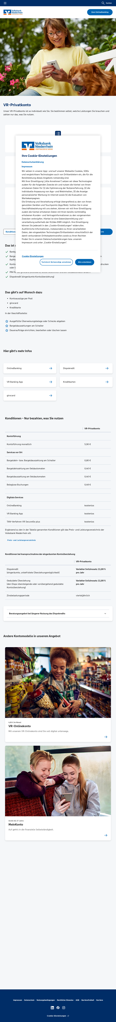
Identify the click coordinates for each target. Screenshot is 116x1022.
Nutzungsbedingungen (46, 1000)
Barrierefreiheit (87, 1000)
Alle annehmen (84, 262)
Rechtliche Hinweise (65, 1000)
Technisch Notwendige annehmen (56, 262)
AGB (77, 1000)
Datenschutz (29, 1000)
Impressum (17, 1000)
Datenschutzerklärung (33, 162)
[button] (58, 614)
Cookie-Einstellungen (33, 256)
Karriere (99, 1000)
